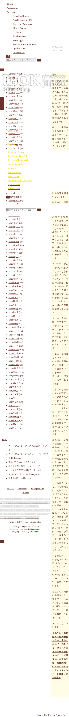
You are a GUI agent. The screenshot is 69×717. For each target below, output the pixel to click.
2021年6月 (13, 305)
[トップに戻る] (2, 541)
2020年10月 (14, 335)
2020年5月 (14, 353)
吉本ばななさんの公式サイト (22, 462)
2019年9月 (14, 383)
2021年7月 (13, 301)
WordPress (63, 715)
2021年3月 (13, 316)
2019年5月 (13, 398)
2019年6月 (13, 394)
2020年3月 (14, 361)
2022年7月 (13, 256)
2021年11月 (14, 286)
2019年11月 (14, 376)
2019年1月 (13, 413)
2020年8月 (14, 342)
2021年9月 (13, 293)
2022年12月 (14, 238)
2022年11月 (14, 241)
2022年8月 (14, 253)
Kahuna (51, 715)
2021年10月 (14, 290)
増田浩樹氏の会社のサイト (21, 478)
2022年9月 (14, 249)
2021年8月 (13, 297)
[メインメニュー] (2, 103)
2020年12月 (14, 327)
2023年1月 (13, 234)
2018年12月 (14, 416)
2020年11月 (14, 331)
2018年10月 (14, 424)
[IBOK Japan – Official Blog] (34, 94)
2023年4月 (14, 223)
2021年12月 (14, 282)
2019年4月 (14, 402)
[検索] (8, 56)
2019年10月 (14, 379)
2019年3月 (13, 405)
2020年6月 (14, 349)
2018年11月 (14, 420)
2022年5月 (13, 264)
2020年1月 (14, 368)
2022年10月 (14, 245)
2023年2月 (14, 230)
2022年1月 (13, 279)
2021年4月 (13, 312)
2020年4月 (14, 357)
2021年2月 (13, 320)
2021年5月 (13, 308)
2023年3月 (14, 226)
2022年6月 (14, 260)
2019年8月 (13, 387)
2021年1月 (13, 323)
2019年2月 (13, 409)
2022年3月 (14, 271)
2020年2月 (14, 364)
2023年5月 (13, 219)
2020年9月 (14, 338)
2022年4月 (14, 268)
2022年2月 (14, 275)
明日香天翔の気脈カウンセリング (24, 466)
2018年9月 (13, 428)
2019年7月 (13, 390)
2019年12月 (14, 372)
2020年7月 (14, 346)
